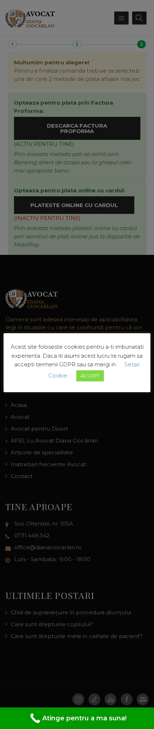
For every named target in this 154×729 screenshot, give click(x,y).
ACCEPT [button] (90, 376)
